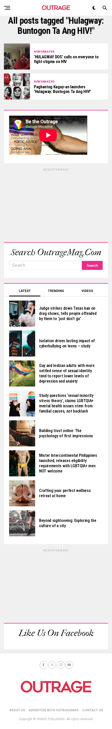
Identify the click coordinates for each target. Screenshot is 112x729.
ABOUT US (17, 710)
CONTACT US (92, 710)
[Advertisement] (56, 204)
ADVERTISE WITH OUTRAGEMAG (54, 710)
